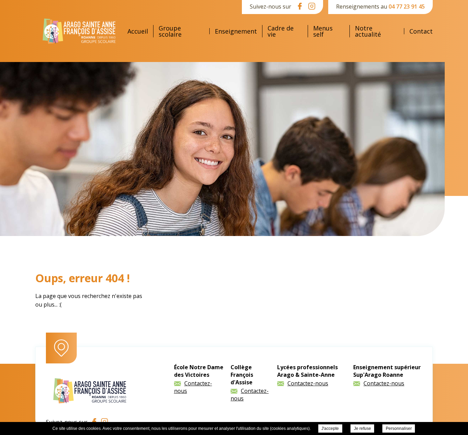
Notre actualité (368, 31)
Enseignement (236, 31)
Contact (421, 31)
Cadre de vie (281, 31)
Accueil (137, 31)
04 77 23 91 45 (407, 6)
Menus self (323, 31)
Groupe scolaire (170, 31)
